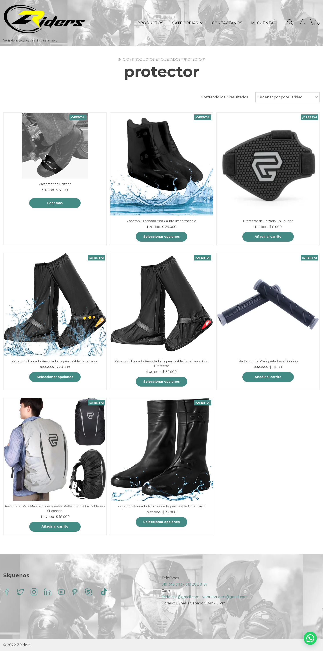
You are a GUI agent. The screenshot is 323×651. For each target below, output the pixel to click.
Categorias (185, 23)
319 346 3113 (172, 584)
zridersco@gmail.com (180, 597)
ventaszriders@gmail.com (225, 597)
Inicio (123, 59)
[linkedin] (47, 592)
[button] (310, 638)
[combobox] (287, 97)
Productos (150, 23)
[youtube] (61, 592)
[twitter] (20, 592)
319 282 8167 (196, 584)
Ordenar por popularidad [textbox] (280, 97)
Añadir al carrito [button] (268, 237)
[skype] (88, 592)
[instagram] (34, 592)
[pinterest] (74, 592)
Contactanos (227, 23)
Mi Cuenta (262, 23)
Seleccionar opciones (161, 237)
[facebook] (6, 592)
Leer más (55, 203)
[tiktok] (104, 592)
